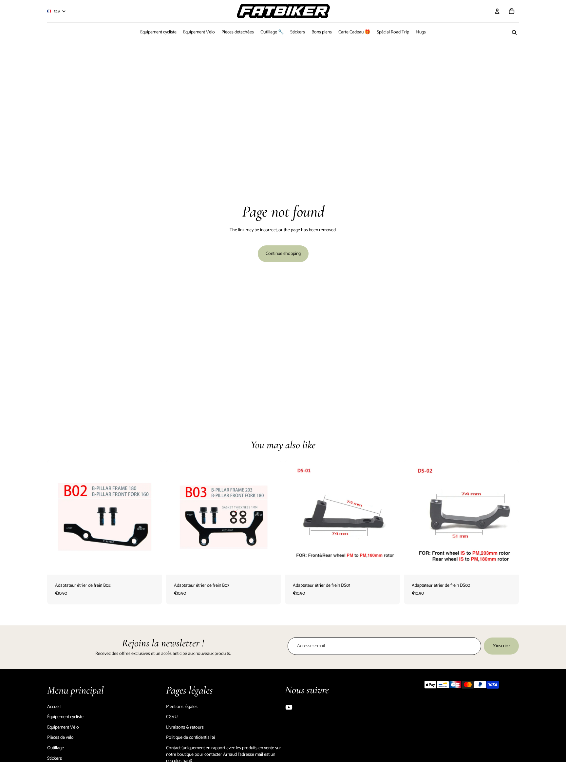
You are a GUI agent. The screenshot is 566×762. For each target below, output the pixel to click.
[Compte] (497, 11)
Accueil (54, 707)
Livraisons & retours (185, 727)
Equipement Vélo (63, 727)
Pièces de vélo (60, 737)
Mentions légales (182, 707)
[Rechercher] (514, 32)
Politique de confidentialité (190, 737)
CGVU (172, 717)
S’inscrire (501, 646)
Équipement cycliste (65, 717)
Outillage (55, 748)
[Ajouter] (152, 564)
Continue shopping (283, 253)
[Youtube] (289, 707)
